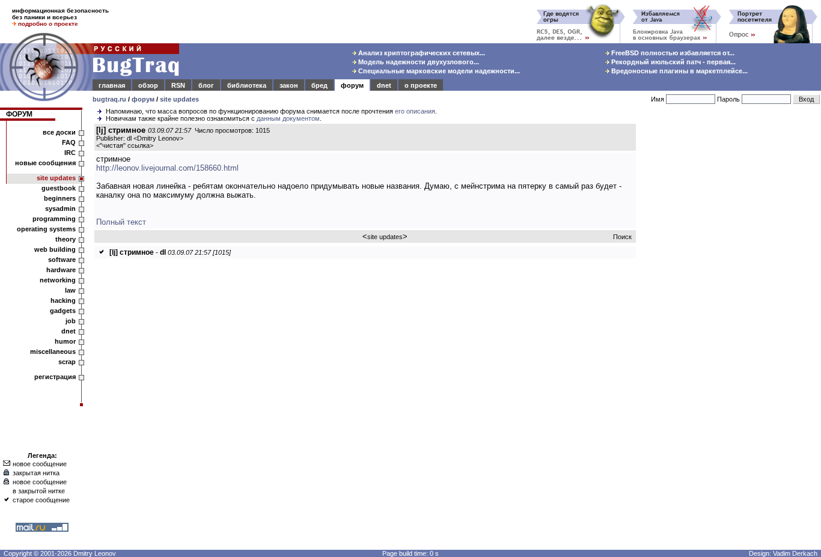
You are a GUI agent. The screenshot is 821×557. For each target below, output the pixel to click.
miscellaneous (53, 351)
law (70, 290)
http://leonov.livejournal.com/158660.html (167, 167)
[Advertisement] (731, 306)
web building (55, 249)
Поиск (622, 236)
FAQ (69, 142)
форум (352, 85)
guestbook (58, 188)
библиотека (246, 85)
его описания (415, 111)
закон (288, 85)
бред (319, 85)
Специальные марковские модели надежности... (438, 71)
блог (206, 85)
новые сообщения (45, 162)
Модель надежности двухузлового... (417, 61)
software (62, 259)
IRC (70, 152)
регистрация (55, 376)
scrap (67, 361)
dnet (384, 85)
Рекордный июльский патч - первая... (672, 61)
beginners (60, 198)
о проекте (420, 85)
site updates (179, 99)
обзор (148, 85)
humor (65, 341)
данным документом (288, 118)
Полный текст (121, 222)
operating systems (46, 229)
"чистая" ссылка (125, 145)
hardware (61, 269)
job (71, 320)
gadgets (63, 310)
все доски (59, 132)
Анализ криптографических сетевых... (420, 52)
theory (65, 239)
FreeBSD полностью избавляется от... (671, 52)
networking (58, 280)
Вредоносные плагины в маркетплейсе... (678, 71)
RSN (178, 85)
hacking (63, 300)
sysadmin (60, 208)
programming (54, 218)
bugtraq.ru (109, 99)
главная (112, 85)
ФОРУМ (19, 114)
